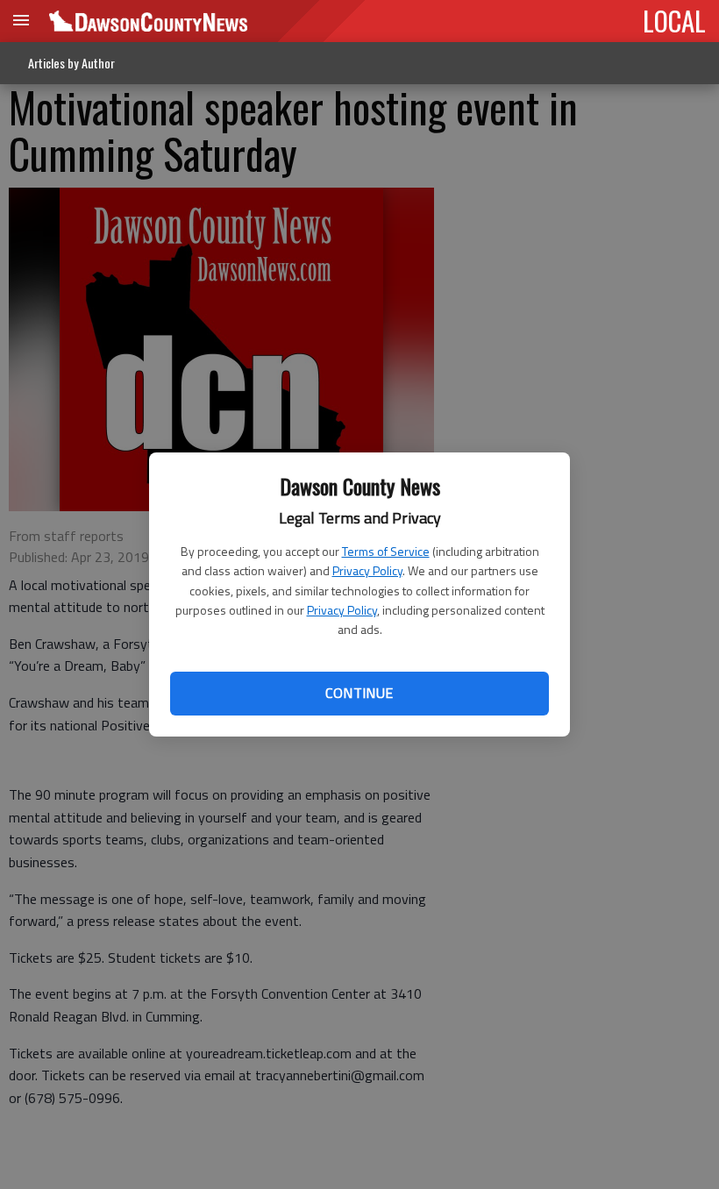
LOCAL (674, 20)
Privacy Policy (367, 570)
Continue (359, 692)
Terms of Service (386, 551)
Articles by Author (71, 62)
